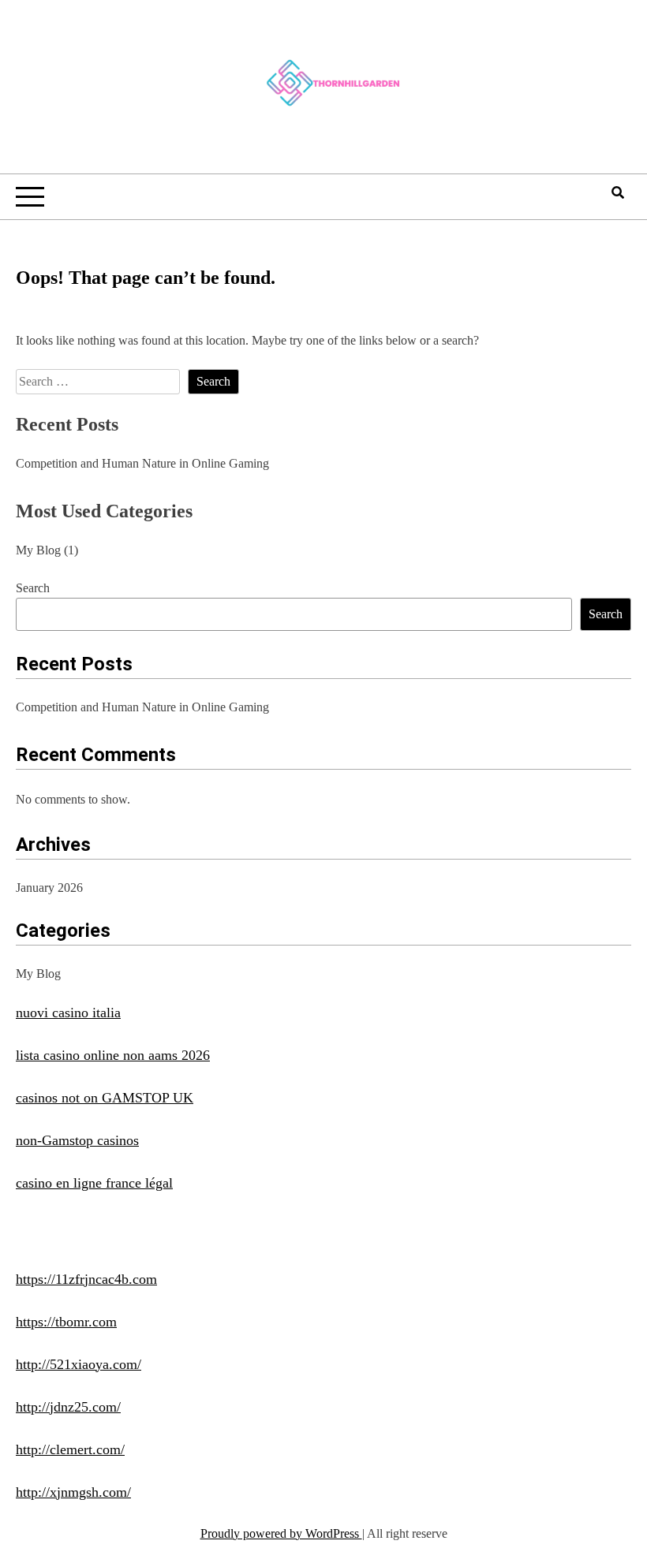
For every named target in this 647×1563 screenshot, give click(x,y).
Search (33, 588)
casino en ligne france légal (94, 1183)
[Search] (617, 193)
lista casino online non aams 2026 (113, 1055)
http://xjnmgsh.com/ (73, 1492)
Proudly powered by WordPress (281, 1533)
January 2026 (49, 887)
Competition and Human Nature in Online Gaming (142, 463)
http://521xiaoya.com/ (78, 1364)
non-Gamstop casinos (77, 1140)
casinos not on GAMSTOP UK (104, 1098)
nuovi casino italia (68, 1012)
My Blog (38, 550)
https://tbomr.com (66, 1322)
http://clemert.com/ (70, 1449)
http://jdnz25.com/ (68, 1407)
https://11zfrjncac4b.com (86, 1279)
